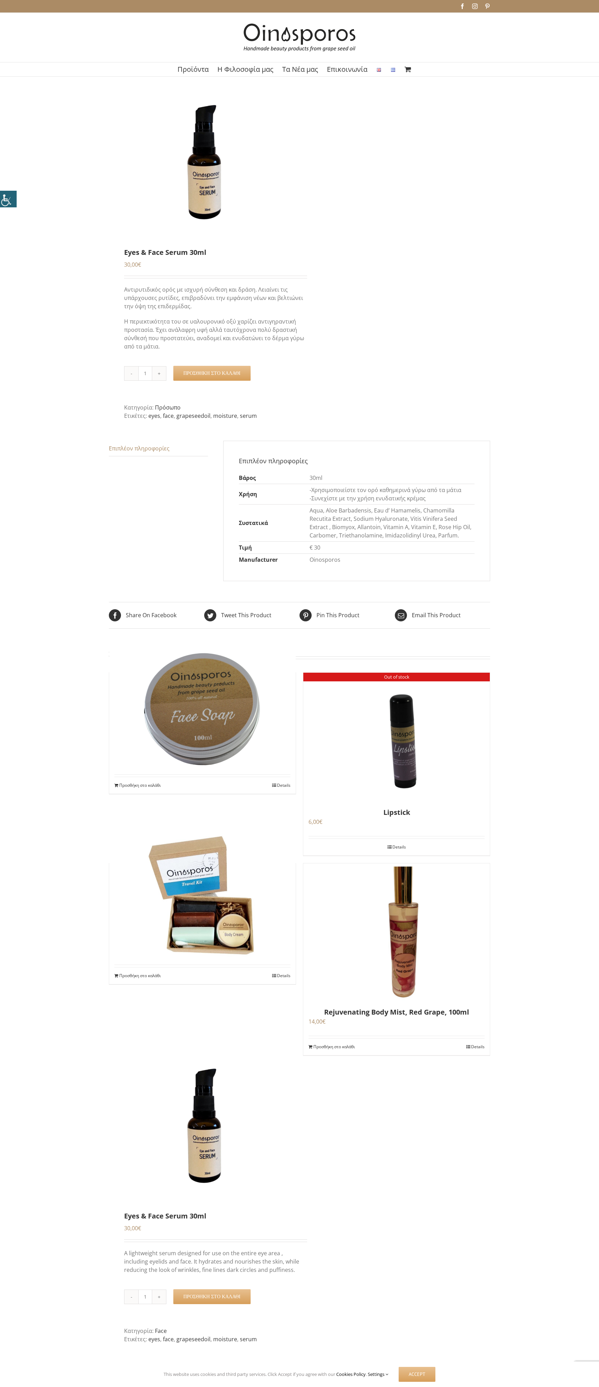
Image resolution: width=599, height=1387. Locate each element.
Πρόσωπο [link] (168, 407)
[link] (8, 199)
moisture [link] (225, 416)
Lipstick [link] (396, 812)
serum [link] (248, 416)
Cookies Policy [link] (351, 1374)
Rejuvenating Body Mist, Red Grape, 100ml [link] (396, 1012)
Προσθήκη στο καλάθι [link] (212, 373)
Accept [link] (417, 1374)
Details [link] (283, 785)
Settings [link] (376, 1374)
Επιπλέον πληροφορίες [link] (139, 448)
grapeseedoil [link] (193, 416)
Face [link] (161, 1331)
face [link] (168, 416)
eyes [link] (154, 416)
